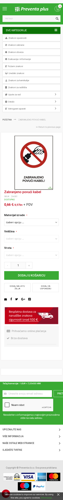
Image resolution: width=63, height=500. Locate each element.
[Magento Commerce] (31, 9)
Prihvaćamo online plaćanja (29, 331)
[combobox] (31, 18)
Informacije (46, 498)
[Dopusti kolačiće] (58, 494)
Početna (7, 120)
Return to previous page (49, 127)
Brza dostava (19, 338)
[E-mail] (6, 299)
